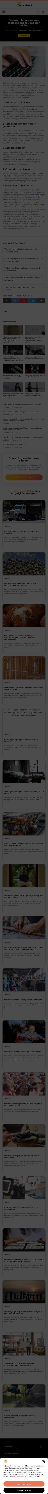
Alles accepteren (24, 1484)
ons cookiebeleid (18, 1476)
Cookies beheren (24, 1490)
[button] (43, 1462)
